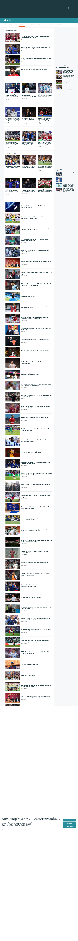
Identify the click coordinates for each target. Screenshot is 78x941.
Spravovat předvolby (69, 826)
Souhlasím (69, 820)
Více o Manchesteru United (45, 153)
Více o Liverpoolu (47, 129)
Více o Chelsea (48, 175)
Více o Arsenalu (48, 105)
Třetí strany (4, 829)
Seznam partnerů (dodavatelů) (39, 822)
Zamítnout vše (69, 823)
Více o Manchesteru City (46, 80)
